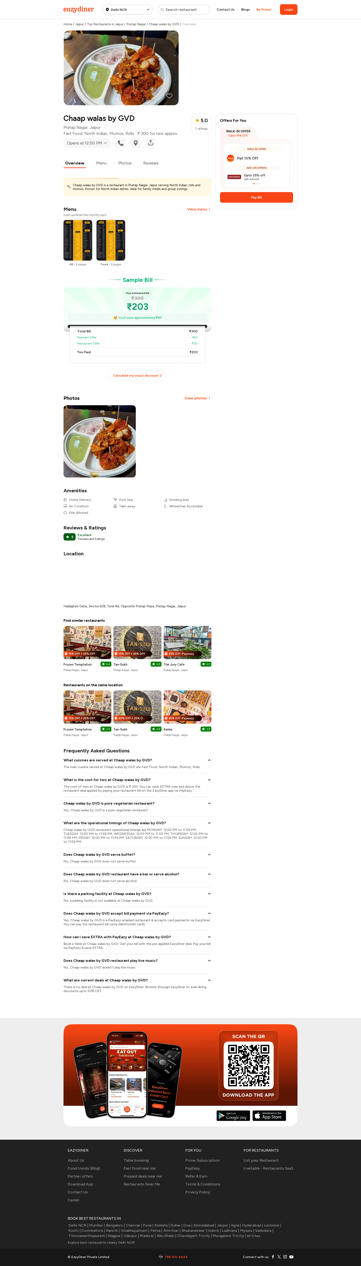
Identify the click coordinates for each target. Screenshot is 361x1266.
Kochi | (75, 1230)
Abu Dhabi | (167, 1235)
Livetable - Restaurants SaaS (268, 1168)
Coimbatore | (93, 1230)
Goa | (187, 1225)
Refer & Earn (196, 1176)
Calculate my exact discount (136, 375)
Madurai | (148, 1235)
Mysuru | (247, 1230)
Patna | (156, 1230)
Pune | (148, 1225)
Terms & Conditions (202, 1184)
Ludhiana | (230, 1230)
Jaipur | (223, 1225)
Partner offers (80, 1176)
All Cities (253, 1236)
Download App (80, 1184)
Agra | (236, 1225)
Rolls (130, 133)
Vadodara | (264, 1230)
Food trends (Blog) (84, 1168)
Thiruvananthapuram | (88, 1235)
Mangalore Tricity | (229, 1235)
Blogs (245, 9)
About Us (76, 1160)
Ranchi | (113, 1230)
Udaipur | (131, 1235)
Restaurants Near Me (142, 1184)
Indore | (214, 1230)
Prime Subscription (202, 1160)
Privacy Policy (197, 1192)
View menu (197, 209)
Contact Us (226, 9)
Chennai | (134, 1225)
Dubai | (176, 1225)
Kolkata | (162, 1225)
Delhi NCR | (78, 1225)
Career (74, 1200)
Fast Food (73, 133)
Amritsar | (172, 1230)
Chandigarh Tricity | (194, 1235)
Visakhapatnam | (135, 1230)
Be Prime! (264, 9)
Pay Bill (256, 197)
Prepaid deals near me (143, 1176)
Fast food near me (140, 1168)
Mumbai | (97, 1225)
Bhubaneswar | (194, 1230)
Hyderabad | (252, 1225)
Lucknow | (272, 1225)
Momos (116, 133)
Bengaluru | (115, 1225)
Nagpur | (115, 1235)
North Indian (95, 133)
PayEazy (192, 1168)
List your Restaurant (261, 1160)
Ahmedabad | (204, 1225)
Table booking (136, 1160)
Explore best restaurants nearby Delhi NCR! (101, 1242)
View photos (195, 398)
